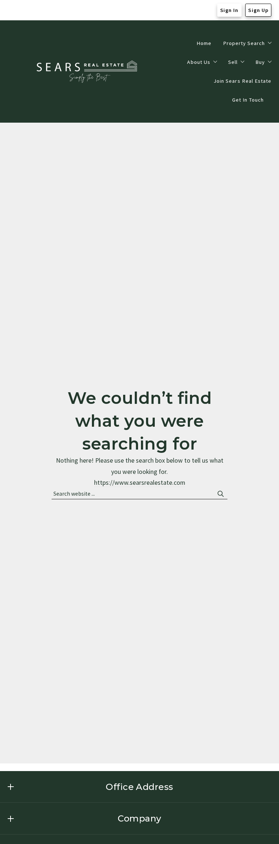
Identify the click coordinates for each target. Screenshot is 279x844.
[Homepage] (88, 71)
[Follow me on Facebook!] (11, 10)
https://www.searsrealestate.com (139, 483)
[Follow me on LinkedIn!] (40, 10)
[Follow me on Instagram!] (26, 10)
